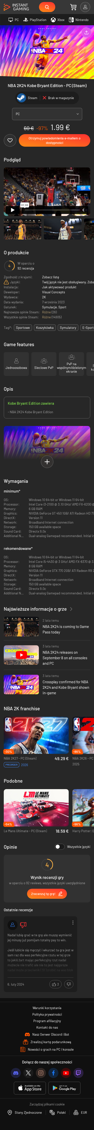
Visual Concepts (53, 292)
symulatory (68, 328)
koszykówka (45, 328)
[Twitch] (78, 1073)
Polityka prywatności (47, 1014)
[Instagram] (41, 1073)
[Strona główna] (16, 7)
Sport (62, 307)
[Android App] (64, 1088)
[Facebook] (53, 1073)
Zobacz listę (50, 277)
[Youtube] (66, 1073)
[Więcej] (40, 954)
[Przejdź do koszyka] (73, 7)
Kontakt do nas (47, 1027)
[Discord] (16, 1073)
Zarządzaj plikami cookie (47, 1104)
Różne (47, 312)
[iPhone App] (30, 1088)
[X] (28, 1073)
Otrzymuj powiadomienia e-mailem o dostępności (54, 140)
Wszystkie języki (78, 847)
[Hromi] (13, 925)
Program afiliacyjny (47, 1021)
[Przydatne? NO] (68, 984)
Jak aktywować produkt (59, 287)
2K (44, 297)
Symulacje (49, 307)
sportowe (23, 328)
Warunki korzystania (47, 1008)
